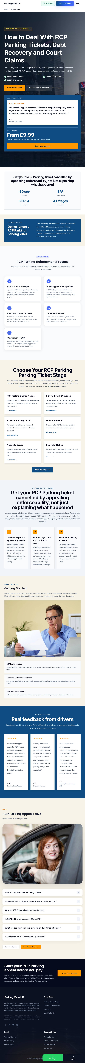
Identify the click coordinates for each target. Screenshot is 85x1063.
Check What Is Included (39, 88)
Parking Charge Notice (52, 1002)
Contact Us (48, 1048)
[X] (9, 1025)
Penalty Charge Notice (52, 1005)
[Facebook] (5, 1025)
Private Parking (49, 1037)
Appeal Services (49, 1044)
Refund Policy (9, 1044)
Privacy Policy (9, 1041)
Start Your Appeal (65, 3)
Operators (47, 1009)
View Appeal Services (31, 947)
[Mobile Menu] (78, 3)
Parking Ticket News (51, 1041)
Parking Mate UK (12, 3)
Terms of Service (10, 1037)
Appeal (72, 1059)
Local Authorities (49, 1013)
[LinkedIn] (17, 1025)
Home (6, 9)
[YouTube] (13, 1024)
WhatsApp (49, 3)
